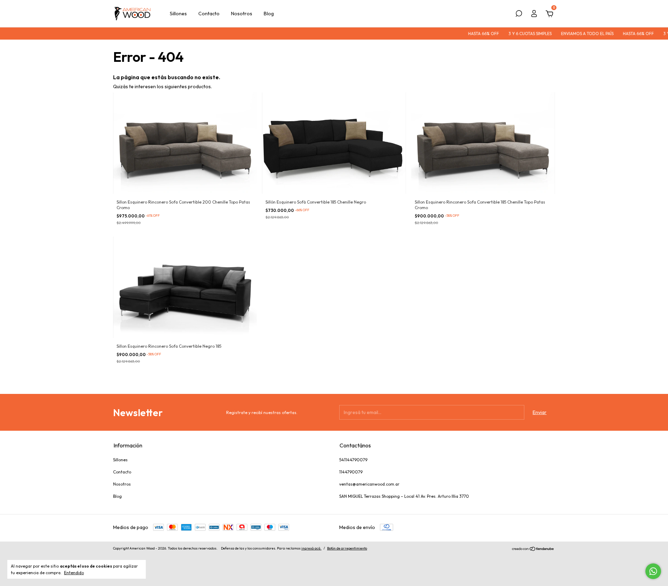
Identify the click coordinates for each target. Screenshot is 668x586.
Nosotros (241, 13)
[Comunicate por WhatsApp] (653, 571)
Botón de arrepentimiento (347, 548)
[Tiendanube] (533, 549)
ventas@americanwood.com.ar (369, 484)
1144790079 (351, 471)
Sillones (178, 13)
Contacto (209, 13)
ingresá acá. (311, 548)
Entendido (74, 572)
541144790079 (353, 459)
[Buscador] (518, 14)
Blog (269, 13)
